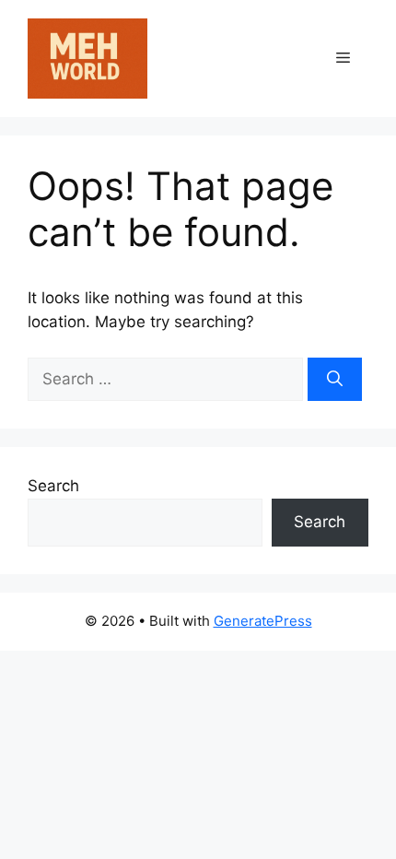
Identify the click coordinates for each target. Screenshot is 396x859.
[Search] (335, 380)
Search (53, 486)
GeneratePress (263, 621)
